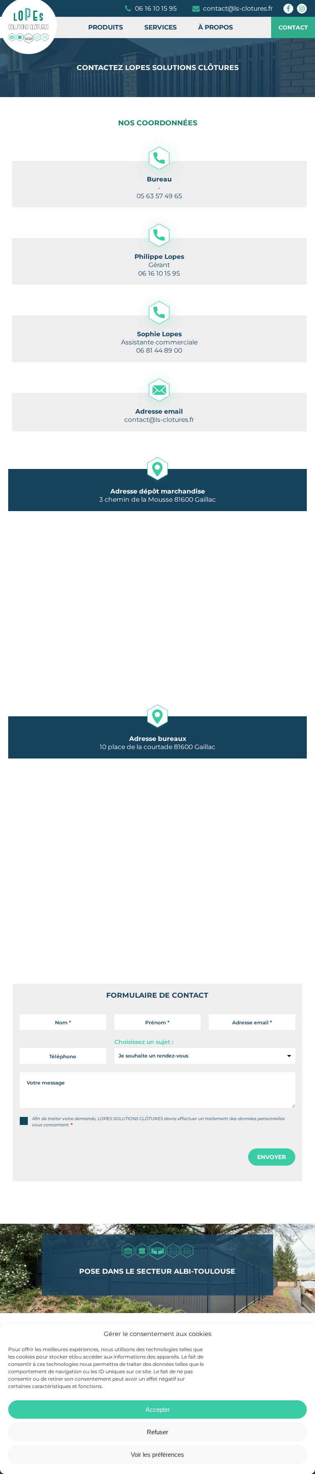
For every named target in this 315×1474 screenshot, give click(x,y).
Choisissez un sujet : (143, 1042)
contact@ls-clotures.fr (159, 419)
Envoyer (271, 1157)
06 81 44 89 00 (159, 350)
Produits (105, 27)
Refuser (157, 1432)
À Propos (215, 27)
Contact (293, 27)
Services (160, 27)
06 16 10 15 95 (159, 273)
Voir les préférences (157, 1454)
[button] (151, 9)
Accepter (158, 1409)
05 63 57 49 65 (159, 196)
